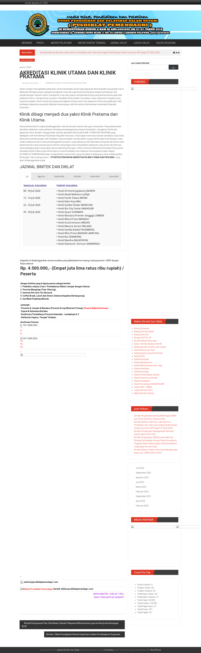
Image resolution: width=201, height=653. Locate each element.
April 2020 (140, 501)
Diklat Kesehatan (27, 60)
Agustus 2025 (142, 477)
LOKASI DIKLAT (142, 42)
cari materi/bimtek (140, 63)
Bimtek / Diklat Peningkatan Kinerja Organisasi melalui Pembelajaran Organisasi (83, 634)
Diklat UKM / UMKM (143, 387)
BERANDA (27, 42)
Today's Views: (144, 588)
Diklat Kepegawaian (143, 362)
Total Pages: (143, 612)
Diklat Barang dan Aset (144, 350)
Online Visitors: (144, 584)
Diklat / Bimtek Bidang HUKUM (148, 344)
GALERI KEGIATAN (165, 42)
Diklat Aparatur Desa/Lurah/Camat (150, 347)
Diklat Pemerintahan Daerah (147, 375)
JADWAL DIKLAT (118, 42)
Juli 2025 (140, 482)
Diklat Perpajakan (142, 381)
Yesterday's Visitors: (146, 597)
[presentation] (25, 176)
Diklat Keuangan (141, 371)
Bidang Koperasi (141, 328)
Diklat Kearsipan (141, 359)
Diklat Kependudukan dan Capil (148, 365)
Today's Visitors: (145, 591)
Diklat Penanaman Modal (145, 378)
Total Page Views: (145, 606)
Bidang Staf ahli (141, 334)
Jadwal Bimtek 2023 (143, 390)
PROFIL (40, 42)
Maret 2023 (141, 487)
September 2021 (143, 496)
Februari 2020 (142, 506)
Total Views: (143, 600)
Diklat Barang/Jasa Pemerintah (148, 353)
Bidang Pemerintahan (144, 331)
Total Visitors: (143, 603)
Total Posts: (143, 609)
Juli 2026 (140, 468)
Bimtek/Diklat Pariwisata (145, 341)
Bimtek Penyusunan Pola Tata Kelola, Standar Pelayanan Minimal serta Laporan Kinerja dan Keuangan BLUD (70, 624)
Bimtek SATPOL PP (143, 337)
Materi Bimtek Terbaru (144, 393)
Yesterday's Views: (146, 594)
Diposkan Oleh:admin (30, 83)
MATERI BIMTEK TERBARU (92, 42)
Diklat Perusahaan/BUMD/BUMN (149, 384)
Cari (173, 68)
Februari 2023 (142, 491)
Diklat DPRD (139, 356)
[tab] (25, 176)
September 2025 (143, 473)
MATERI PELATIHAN (61, 42)
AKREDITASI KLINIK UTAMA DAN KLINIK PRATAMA (66, 83)
